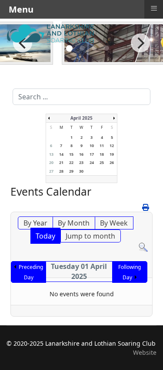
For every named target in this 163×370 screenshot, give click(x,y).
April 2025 (81, 118)
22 (71, 162)
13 (51, 154)
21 (61, 162)
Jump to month (90, 236)
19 (112, 154)
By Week (114, 223)
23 (81, 162)
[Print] (146, 207)
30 (81, 171)
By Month (74, 223)
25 (102, 162)
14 (61, 154)
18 (102, 154)
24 (92, 162)
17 (92, 154)
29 (71, 171)
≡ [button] (153, 8)
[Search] (143, 247)
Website (144, 352)
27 (51, 171)
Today (45, 236)
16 (81, 154)
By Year (35, 223)
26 (112, 162)
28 (61, 171)
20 (51, 162)
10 (92, 145)
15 (71, 154)
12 (112, 145)
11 (102, 145)
